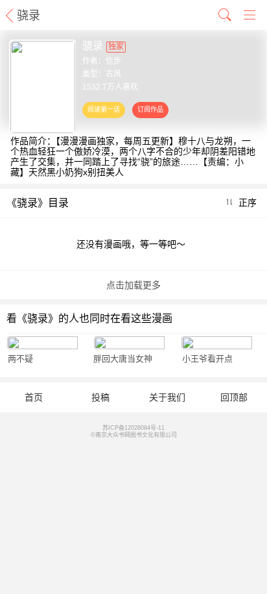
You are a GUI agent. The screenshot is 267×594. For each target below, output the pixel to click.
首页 (34, 397)
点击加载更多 (133, 285)
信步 (113, 61)
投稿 (100, 397)
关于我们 (167, 397)
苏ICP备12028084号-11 (133, 428)
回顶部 (234, 397)
